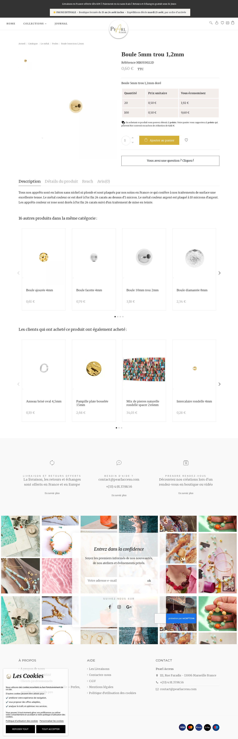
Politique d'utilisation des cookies (112, 693)
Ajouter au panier (162, 140)
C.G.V (92, 681)
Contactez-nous (100, 675)
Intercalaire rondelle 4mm (194, 401)
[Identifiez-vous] (217, 23)
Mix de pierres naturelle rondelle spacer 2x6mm (142, 403)
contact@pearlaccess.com (178, 689)
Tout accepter (51, 729)
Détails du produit (61, 181)
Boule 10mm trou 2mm (142, 290)
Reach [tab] (87, 181)
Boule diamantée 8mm (192, 290)
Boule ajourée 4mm (39, 290)
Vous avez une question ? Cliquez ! (170, 160)
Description (30, 181)
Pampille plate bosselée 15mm (92, 403)
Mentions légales (101, 687)
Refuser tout (20, 729)
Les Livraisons (99, 669)
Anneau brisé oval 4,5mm (43, 401)
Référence (128, 62)
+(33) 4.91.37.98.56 (172, 682)
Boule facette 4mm (89, 290)
